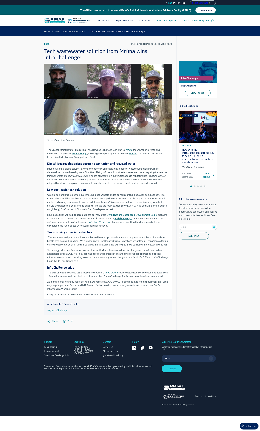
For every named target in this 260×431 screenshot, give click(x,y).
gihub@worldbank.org (113, 355)
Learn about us (102, 20)
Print (70, 321)
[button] (191, 186)
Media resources (110, 351)
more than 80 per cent (99, 222)
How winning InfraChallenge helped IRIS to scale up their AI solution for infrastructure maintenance (198, 156)
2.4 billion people (123, 218)
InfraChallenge (79, 153)
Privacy (198, 396)
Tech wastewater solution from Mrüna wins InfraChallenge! (118, 31)
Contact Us (108, 347)
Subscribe (194, 236)
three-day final (112, 272)
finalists (133, 153)
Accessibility (210, 396)
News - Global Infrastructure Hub (70, 31)
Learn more (206, 10)
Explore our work (124, 20)
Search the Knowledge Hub (196, 20)
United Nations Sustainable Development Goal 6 (132, 214)
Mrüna (129, 150)
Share (54, 321)
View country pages (166, 20)
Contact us (144, 20)
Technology (190, 115)
